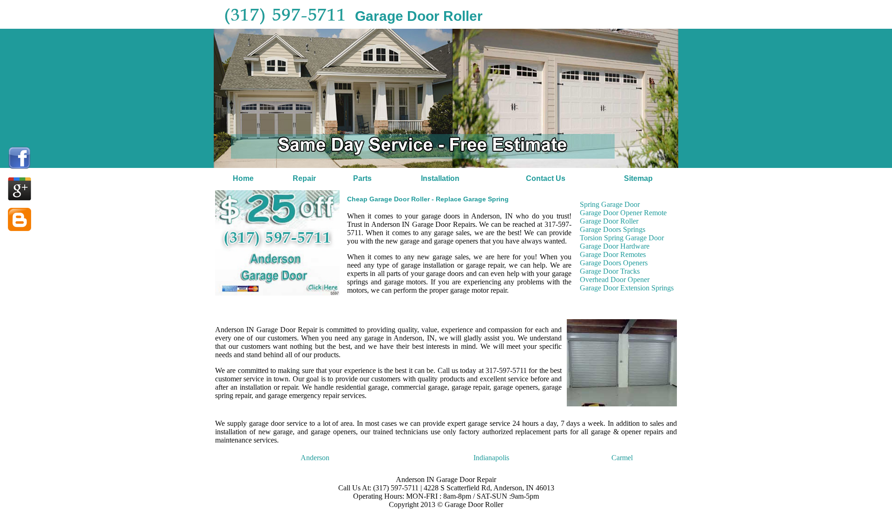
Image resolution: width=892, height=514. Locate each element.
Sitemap (638, 178)
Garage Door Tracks (610, 271)
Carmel (622, 458)
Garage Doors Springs (612, 229)
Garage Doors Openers (614, 263)
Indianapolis (491, 458)
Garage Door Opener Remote (623, 213)
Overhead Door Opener (614, 279)
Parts (362, 178)
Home (243, 178)
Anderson (315, 458)
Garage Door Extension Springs (627, 288)
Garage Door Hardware (614, 246)
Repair (304, 178)
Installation (440, 178)
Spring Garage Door (610, 204)
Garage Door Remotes (613, 254)
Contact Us (545, 178)
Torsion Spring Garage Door (622, 238)
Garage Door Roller (609, 221)
